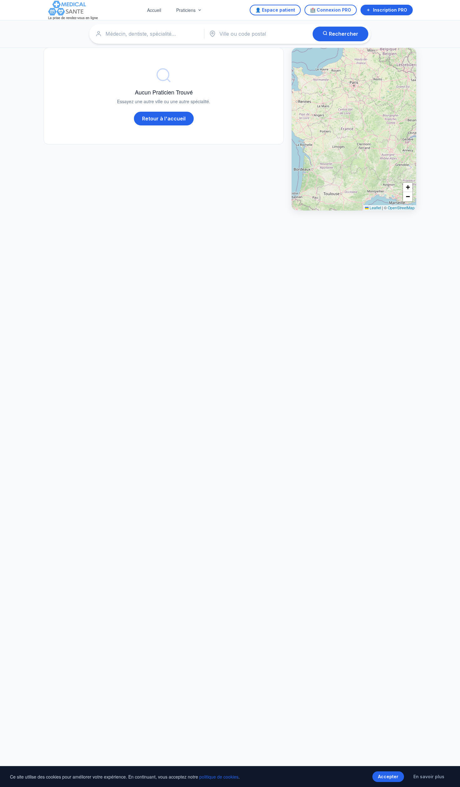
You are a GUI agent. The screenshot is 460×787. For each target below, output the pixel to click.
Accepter (388, 776)
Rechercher (343, 34)
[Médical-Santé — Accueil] (73, 10)
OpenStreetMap (401, 207)
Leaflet (375, 207)
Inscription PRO (390, 10)
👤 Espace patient (275, 10)
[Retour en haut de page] (448, 776)
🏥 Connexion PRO (330, 10)
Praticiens (186, 10)
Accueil (154, 10)
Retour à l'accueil (164, 118)
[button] (407, 187)
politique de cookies (218, 777)
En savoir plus (428, 776)
